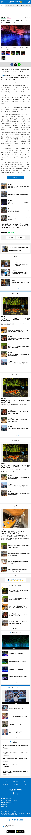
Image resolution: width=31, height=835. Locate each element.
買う (17, 5)
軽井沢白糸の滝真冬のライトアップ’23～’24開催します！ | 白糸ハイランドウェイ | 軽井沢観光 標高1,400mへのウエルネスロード (15, 225)
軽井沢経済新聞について (7, 798)
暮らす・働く (22, 5)
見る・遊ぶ (12, 5)
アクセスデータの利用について (8, 802)
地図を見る (15, 177)
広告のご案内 (4, 806)
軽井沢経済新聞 (14, 2)
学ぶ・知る (28, 5)
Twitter (17, 793)
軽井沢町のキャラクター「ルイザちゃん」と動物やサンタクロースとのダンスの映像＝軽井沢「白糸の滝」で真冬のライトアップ (15, 77)
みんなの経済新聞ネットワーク (15, 820)
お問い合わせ (4, 804)
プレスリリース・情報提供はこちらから (10, 800)
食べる (7, 5)
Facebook (13, 793)
